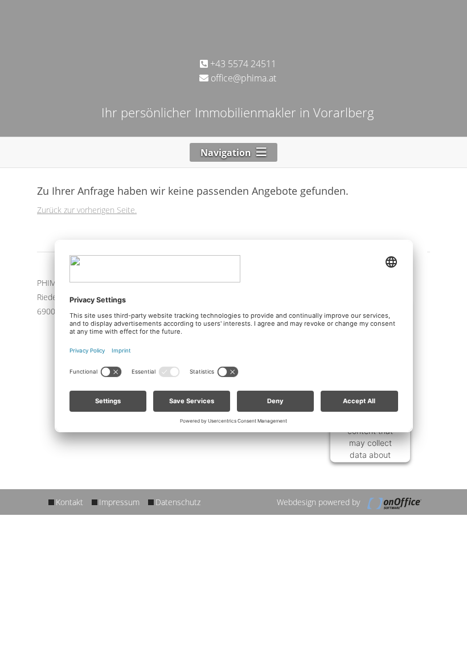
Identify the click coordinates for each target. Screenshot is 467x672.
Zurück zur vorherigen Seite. (87, 209)
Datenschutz (177, 502)
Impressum (119, 502)
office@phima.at (242, 78)
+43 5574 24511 (242, 64)
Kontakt (69, 502)
